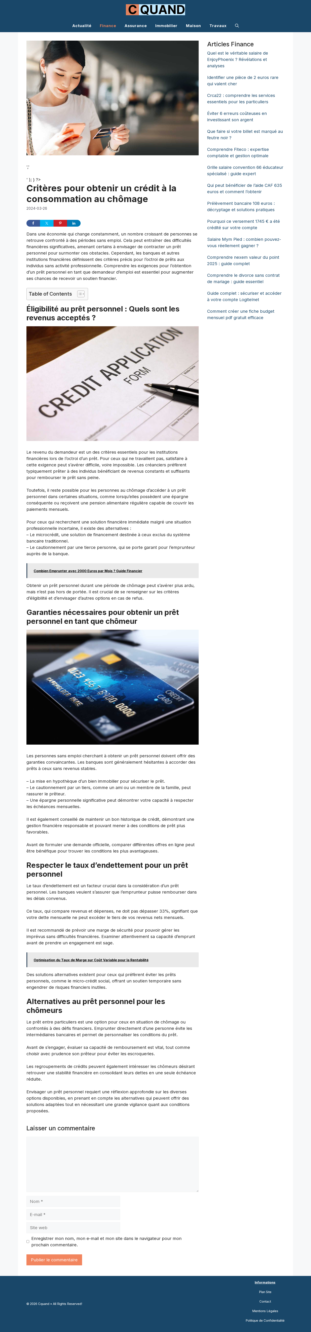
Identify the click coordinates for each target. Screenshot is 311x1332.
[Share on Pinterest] (60, 223)
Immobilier (166, 25)
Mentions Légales (265, 1311)
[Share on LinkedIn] (74, 223)
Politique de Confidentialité (265, 1320)
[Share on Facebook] (33, 223)
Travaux (218, 25)
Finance (108, 25)
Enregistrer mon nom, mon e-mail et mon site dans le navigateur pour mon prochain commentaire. (106, 1241)
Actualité (81, 25)
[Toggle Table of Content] (79, 294)
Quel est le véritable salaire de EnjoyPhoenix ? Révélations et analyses (237, 59)
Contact (265, 1301)
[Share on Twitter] (47, 223)
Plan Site (265, 1292)
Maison (193, 25)
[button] (237, 25)
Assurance (136, 25)
